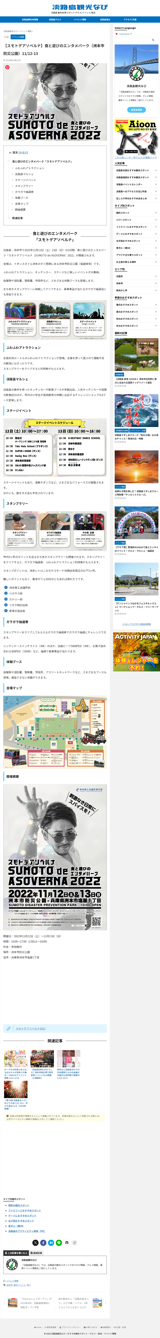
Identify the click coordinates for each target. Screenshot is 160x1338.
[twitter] (35, 1243)
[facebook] (43, 1243)
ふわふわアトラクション (29, 168)
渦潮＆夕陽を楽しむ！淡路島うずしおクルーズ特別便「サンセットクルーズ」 (136, 492)
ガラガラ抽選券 (24, 192)
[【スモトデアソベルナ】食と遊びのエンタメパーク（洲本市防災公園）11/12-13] (51, 1243)
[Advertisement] (55, 1159)
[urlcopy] (74, 1243)
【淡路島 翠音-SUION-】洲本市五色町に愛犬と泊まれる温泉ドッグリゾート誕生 (136, 380)
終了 (29, 1285)
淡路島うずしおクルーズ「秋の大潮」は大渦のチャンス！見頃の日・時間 (136, 436)
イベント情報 (80, 19)
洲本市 (9, 1285)
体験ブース (21, 198)
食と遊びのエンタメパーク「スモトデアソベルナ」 (42, 161)
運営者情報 (136, 109)
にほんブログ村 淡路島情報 (136, 624)
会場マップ (21, 204)
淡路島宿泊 (105, 19)
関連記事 (17, 218)
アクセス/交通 (130, 19)
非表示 (23, 152)
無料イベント (20, 1285)
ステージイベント (25, 180)
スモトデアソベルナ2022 (30, 1028)
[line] (59, 1243)
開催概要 (20, 209)
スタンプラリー (24, 186)
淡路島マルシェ (24, 174)
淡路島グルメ (55, 19)
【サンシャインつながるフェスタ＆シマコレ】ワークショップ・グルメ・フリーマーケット (136, 607)
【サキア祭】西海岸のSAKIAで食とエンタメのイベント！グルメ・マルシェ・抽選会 (136, 548)
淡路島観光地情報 (30, 19)
